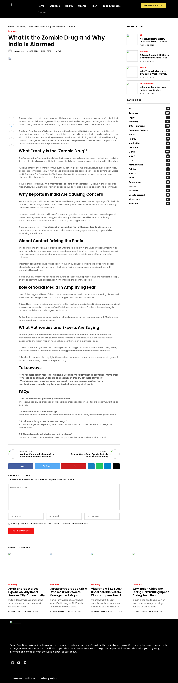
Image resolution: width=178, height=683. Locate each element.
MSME (149, 156)
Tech (94, 6)
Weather (149, 203)
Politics (148, 169)
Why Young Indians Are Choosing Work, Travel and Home (153, 74)
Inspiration (149, 143)
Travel (143, 68)
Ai (141, 35)
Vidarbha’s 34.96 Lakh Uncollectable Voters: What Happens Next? (106, 592)
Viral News (149, 199)
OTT (149, 160)
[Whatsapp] (25, 662)
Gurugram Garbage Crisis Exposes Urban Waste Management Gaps (68, 592)
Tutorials (149, 190)
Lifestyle (149, 147)
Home (41, 6)
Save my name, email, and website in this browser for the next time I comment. (50, 523)
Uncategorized (149, 195)
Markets (144, 51)
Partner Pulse (147, 84)
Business (55, 6)
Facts (149, 134)
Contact (42, 12)
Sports (82, 6)
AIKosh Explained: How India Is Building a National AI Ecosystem (155, 41)
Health (69, 6)
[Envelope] (19, 662)
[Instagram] (12, 662)
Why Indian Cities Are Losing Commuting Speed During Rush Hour (151, 592)
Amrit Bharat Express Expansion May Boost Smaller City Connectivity (26, 592)
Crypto (148, 117)
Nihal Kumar (18, 51)
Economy (21, 26)
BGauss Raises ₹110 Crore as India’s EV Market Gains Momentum (155, 58)
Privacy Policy (49, 678)
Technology (149, 182)
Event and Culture (149, 130)
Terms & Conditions (24, 678)
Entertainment (149, 126)
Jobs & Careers (112, 6)
